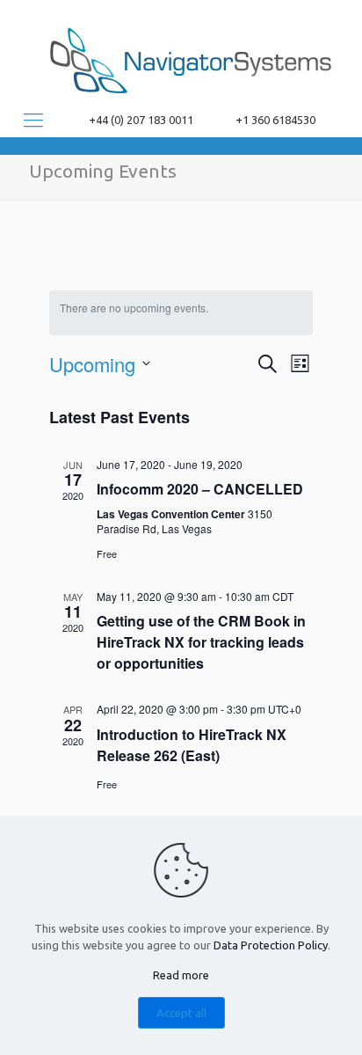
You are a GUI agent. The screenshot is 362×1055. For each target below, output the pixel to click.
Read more (181, 975)
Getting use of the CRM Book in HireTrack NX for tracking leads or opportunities (201, 642)
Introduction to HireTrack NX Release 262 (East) (191, 745)
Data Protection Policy (271, 945)
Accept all (181, 1013)
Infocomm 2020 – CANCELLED (200, 489)
